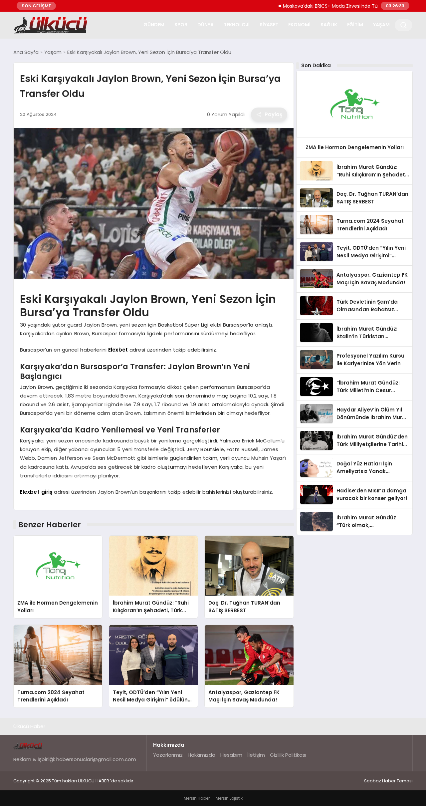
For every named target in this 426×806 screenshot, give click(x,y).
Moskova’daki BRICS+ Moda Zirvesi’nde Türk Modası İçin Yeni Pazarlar (341, 6)
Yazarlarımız (168, 754)
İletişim (256, 754)
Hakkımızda (201, 754)
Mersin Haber (197, 798)
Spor (180, 24)
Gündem (153, 24)
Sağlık (328, 24)
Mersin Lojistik (229, 798)
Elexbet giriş (36, 491)
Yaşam (381, 24)
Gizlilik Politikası (288, 754)
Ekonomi (299, 24)
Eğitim (355, 24)
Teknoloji (237, 24)
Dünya (205, 24)
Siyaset (269, 24)
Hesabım (231, 754)
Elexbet (118, 349)
